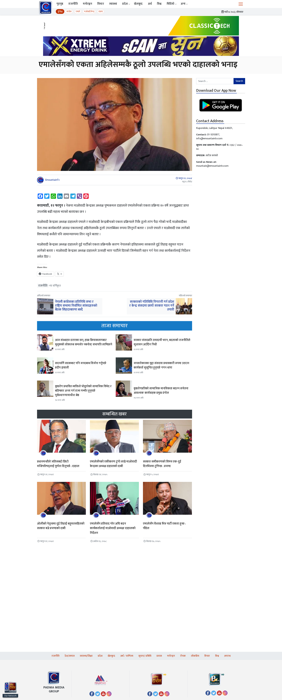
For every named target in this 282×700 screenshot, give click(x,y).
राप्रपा (101, 11)
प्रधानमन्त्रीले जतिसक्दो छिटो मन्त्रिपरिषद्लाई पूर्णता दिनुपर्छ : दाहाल (58, 464)
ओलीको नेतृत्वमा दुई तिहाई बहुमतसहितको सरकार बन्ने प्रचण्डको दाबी (60, 526)
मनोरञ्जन (87, 3)
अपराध (227, 656)
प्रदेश (125, 3)
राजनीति (73, 3)
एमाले (78, 11)
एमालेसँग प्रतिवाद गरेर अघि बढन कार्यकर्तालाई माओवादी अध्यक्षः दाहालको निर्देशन (112, 528)
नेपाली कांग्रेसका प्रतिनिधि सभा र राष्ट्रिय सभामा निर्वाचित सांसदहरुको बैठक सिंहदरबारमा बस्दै (76, 305)
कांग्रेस (69, 11)
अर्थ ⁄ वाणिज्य (126, 656)
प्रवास (159, 656)
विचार (100, 3)
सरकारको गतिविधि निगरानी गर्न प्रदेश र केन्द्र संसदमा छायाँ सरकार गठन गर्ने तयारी (151, 305)
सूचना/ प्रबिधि (144, 656)
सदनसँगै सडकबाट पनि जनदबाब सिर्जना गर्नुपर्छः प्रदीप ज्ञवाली (80, 365)
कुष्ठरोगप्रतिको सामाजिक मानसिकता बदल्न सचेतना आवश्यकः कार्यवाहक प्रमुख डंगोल (161, 390)
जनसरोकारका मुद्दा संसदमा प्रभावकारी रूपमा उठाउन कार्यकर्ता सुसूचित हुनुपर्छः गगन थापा (161, 365)
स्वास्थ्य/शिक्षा (86, 656)
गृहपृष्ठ (59, 3)
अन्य (183, 3)
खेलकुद (138, 3)
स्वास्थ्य (113, 3)
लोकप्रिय (195, 656)
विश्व (159, 3)
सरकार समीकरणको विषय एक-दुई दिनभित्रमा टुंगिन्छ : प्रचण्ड (162, 464)
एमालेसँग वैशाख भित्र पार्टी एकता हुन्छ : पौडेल (164, 526)
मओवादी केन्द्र (89, 11)
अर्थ (150, 3)
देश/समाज (70, 656)
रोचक (183, 656)
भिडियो (170, 3)
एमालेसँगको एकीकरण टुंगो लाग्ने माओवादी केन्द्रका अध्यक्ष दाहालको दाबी (113, 464)
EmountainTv (52, 180)
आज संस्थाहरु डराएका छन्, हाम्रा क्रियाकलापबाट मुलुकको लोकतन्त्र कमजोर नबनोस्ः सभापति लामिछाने (83, 342)
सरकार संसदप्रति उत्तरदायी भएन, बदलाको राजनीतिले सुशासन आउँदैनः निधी (162, 342)
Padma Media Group (53, 689)
